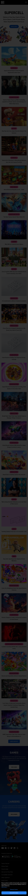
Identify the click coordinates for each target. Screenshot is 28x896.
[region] (14, 888)
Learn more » (4, 887)
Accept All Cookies (14, 892)
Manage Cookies (14, 889)
